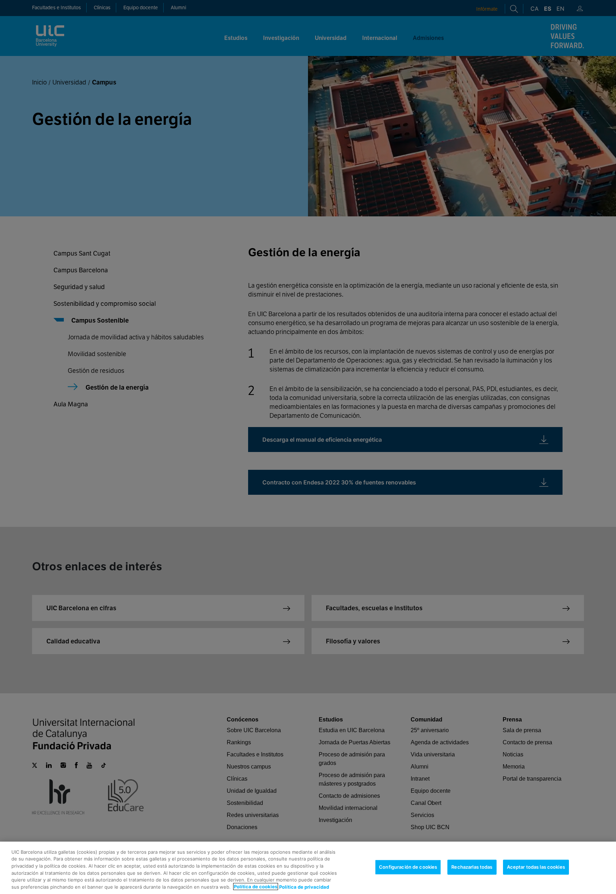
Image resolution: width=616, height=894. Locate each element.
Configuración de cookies (408, 867)
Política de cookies (255, 886)
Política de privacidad (304, 886)
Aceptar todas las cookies (536, 867)
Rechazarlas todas (471, 867)
